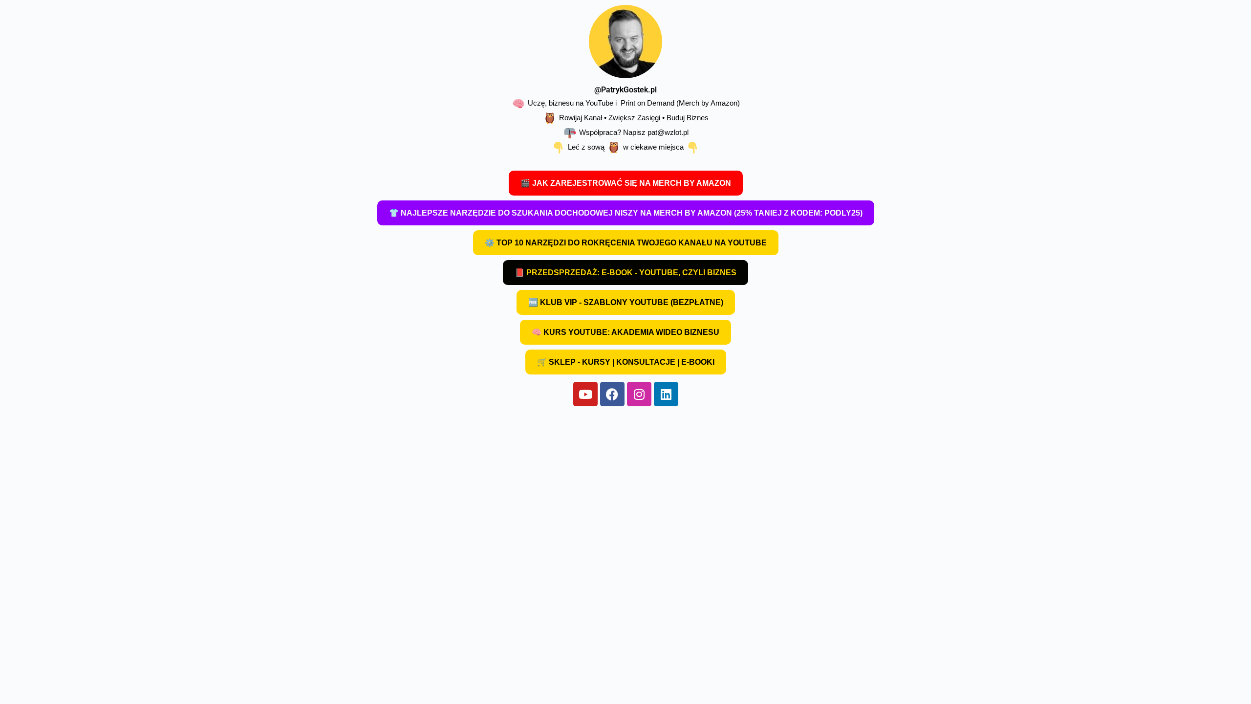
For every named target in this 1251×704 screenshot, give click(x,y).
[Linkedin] (666, 394)
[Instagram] (639, 394)
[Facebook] (612, 394)
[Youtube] (585, 394)
